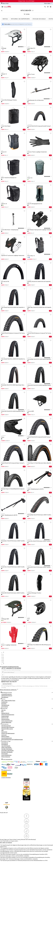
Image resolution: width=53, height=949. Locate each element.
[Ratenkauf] (4, 768)
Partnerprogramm (5, 719)
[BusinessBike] (17, 762)
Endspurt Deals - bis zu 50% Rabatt (26, 1)
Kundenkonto (4, 702)
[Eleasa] (37, 762)
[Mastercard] (41, 765)
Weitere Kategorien (5, 756)
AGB (2, 730)
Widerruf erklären (5, 736)
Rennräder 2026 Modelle (6, 752)
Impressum (4, 735)
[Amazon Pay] (30, 765)
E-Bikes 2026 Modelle (6, 747)
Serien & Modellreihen (6, 755)
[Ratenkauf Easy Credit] (10, 768)
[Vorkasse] (16, 768)
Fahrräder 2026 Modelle (6, 749)
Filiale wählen (7, 24)
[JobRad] (4, 762)
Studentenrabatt (5, 716)
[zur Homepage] (7, 7)
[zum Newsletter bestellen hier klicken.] (2, 674)
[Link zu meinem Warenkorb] (50, 7)
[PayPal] (23, 765)
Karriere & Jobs (4, 717)
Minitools (5, 19)
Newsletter (3, 703)
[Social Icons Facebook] (26, 816)
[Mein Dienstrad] (30, 762)
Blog (2, 711)
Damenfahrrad (4, 743)
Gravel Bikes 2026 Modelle (7, 750)
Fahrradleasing (4, 697)
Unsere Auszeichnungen (6, 720)
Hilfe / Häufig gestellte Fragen (8, 700)
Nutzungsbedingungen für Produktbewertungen (12, 739)
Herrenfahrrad (4, 744)
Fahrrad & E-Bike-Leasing (7, 728)
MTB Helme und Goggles (39, 19)
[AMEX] (46, 765)
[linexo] (13, 765)
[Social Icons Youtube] (26, 821)
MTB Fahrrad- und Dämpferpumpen (20, 19)
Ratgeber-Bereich (5, 713)
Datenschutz (4, 732)
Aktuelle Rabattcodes (6, 722)
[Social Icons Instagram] (26, 826)
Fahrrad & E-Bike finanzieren (7, 727)
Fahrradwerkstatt (5, 705)
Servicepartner (4, 706)
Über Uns (3, 710)
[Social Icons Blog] (26, 836)
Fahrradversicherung (6, 725)
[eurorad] (17, 765)
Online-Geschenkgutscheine (7, 714)
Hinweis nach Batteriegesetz (7, 733)
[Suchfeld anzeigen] (45, 7)
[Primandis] (44, 762)
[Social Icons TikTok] (26, 831)
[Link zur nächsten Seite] (3, 664)
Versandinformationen (6, 694)
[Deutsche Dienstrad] (23, 762)
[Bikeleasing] (10, 762)
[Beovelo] (8, 765)
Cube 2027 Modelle (5, 746)
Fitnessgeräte (4, 753)
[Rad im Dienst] (3, 765)
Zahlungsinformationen (6, 695)
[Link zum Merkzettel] (48, 7)
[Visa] (36, 765)
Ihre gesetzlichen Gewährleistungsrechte (9, 666)
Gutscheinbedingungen (6, 738)
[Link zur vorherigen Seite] (3, 652)
